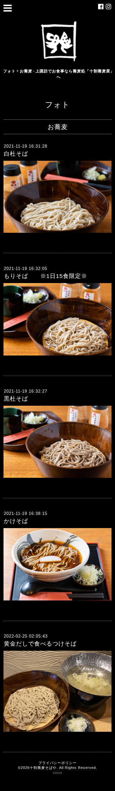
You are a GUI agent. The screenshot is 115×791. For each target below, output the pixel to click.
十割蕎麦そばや (43, 768)
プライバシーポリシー (57, 763)
